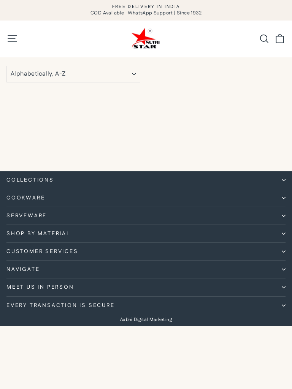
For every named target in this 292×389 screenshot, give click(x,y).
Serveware (26, 216)
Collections (30, 180)
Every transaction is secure (60, 305)
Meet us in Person (40, 287)
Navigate (23, 269)
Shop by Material (38, 233)
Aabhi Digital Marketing (146, 319)
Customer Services (42, 251)
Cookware (25, 198)
